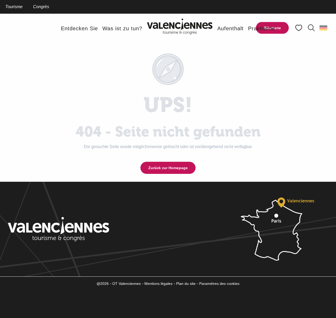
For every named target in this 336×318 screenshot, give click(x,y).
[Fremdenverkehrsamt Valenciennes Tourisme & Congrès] (180, 28)
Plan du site (186, 283)
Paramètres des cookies (219, 283)
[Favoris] (299, 28)
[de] (324, 28)
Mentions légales (158, 283)
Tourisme (14, 6)
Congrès (41, 6)
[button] (311, 27)
